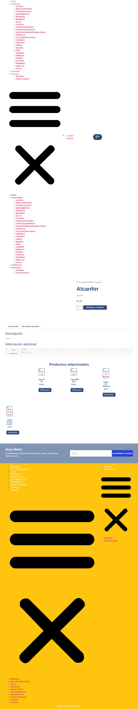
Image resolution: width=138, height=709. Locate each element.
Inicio (13, 1)
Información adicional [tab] (30, 326)
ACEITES (19, 6)
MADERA (19, 48)
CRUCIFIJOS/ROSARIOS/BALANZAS (31, 32)
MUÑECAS (20, 56)
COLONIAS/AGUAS (23, 12)
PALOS (18, 69)
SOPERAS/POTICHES (25, 27)
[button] (35, 137)
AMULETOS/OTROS (24, 9)
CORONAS (20, 43)
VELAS (18, 22)
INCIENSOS (20, 17)
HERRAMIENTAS (23, 14)
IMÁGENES (20, 19)
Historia (20, 76)
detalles (45, 390)
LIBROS (19, 45)
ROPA (18, 50)
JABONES (20, 53)
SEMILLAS (20, 66)
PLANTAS (20, 24)
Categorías (15, 4)
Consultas (15, 71)
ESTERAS (20, 61)
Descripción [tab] (13, 326)
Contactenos (22, 79)
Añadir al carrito (95, 307)
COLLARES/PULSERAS (25, 37)
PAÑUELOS (20, 35)
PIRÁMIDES (20, 63)
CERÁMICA (20, 40)
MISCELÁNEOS (88, 282)
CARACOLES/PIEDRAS (25, 30)
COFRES (19, 58)
